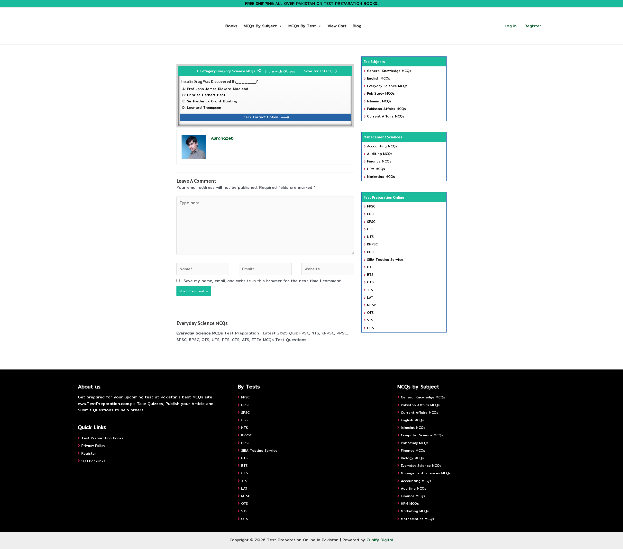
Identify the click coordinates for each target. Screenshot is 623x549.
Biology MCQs (412, 458)
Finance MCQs (379, 161)
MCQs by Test (302, 26)
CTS (370, 282)
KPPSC (372, 244)
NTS (370, 236)
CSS (370, 229)
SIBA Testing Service (385, 259)
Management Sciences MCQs (426, 473)
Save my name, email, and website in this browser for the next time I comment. (262, 281)
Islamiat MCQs (379, 101)
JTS (370, 290)
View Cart (337, 26)
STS (370, 320)
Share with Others (280, 71)
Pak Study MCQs (381, 93)
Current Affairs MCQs (385, 116)
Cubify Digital (379, 540)
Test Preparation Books (102, 438)
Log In (511, 26)
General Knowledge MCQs (389, 70)
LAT (370, 297)
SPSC (371, 221)
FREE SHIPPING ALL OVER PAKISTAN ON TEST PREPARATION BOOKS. (311, 3)
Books (231, 26)
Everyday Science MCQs (235, 71)
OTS (370, 312)
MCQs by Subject (260, 26)
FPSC (371, 206)
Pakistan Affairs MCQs (386, 108)
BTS (370, 274)
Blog (357, 26)
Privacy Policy (93, 445)
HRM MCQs (376, 168)
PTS (370, 267)
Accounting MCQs (382, 146)
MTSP (371, 305)
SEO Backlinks (93, 461)
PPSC (371, 214)
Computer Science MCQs (422, 435)
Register (532, 26)
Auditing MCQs (380, 153)
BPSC (371, 252)
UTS (370, 328)
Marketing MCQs (381, 176)
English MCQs (378, 78)
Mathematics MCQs (417, 519)
